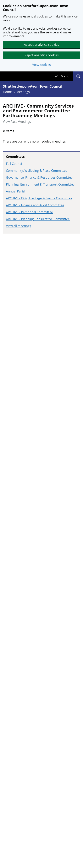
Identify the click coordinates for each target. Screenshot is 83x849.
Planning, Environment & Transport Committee (40, 184)
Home (7, 92)
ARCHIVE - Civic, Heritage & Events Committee (39, 198)
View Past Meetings (17, 122)
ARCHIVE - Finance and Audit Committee (35, 205)
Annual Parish (16, 191)
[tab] (62, 76)
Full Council (14, 164)
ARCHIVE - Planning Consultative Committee (38, 219)
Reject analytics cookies (42, 55)
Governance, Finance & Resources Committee (39, 177)
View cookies (41, 65)
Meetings (23, 92)
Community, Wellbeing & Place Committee (36, 170)
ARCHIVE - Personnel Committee (29, 212)
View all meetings (18, 226)
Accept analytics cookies (41, 44)
